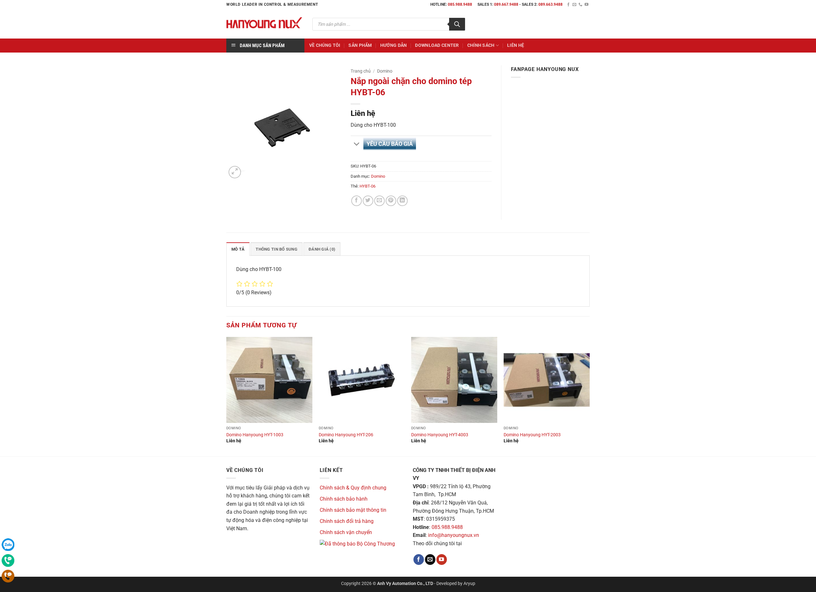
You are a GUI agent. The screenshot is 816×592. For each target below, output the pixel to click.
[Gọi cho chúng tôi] (580, 5)
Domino (384, 71)
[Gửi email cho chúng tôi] (574, 5)
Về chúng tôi (324, 45)
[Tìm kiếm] (457, 24)
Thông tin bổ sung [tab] (276, 249)
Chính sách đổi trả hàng (347, 521)
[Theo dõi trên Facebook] (568, 5)
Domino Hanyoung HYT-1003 (254, 435)
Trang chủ (361, 71)
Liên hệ (515, 45)
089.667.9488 (506, 4)
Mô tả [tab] (237, 249)
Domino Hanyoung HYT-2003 (532, 435)
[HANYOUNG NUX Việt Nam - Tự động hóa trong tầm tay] (264, 24)
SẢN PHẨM (360, 45)
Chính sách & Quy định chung (353, 488)
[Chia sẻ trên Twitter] (368, 201)
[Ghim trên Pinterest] (391, 201)
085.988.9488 (460, 4)
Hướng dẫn (393, 45)
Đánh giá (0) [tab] (322, 249)
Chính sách (481, 45)
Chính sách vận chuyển (346, 532)
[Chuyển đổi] (357, 144)
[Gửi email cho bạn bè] (379, 201)
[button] (235, 172)
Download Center (437, 45)
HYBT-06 (367, 186)
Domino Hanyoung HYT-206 (346, 435)
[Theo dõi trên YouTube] (586, 5)
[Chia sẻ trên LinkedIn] (402, 201)
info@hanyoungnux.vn (453, 535)
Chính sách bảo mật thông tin (353, 510)
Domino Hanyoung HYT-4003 (439, 435)
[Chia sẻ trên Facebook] (356, 201)
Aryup (469, 583)
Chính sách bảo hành (344, 499)
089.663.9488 (550, 4)
